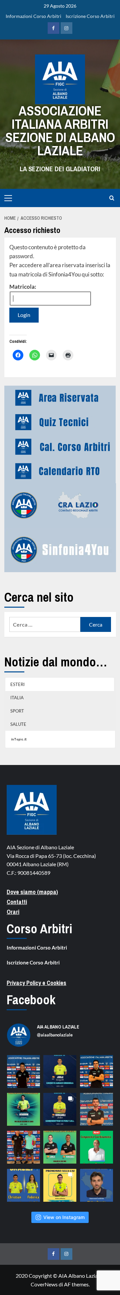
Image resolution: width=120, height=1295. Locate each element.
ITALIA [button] (17, 697)
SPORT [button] (17, 711)
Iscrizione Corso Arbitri (90, 16)
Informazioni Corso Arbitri (33, 16)
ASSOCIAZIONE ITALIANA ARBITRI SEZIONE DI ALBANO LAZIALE (60, 130)
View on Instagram (64, 1217)
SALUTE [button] (18, 724)
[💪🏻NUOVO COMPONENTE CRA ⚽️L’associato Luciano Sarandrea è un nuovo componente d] (96, 1147)
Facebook (31, 999)
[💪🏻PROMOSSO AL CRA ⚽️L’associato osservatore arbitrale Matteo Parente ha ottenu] (96, 1185)
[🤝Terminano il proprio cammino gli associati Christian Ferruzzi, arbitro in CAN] (23, 1185)
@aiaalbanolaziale (55, 1034)
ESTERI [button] (17, 684)
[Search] (112, 198)
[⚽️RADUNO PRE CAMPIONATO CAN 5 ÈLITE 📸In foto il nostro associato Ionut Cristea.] (23, 1071)
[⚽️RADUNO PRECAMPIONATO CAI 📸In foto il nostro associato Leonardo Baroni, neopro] (96, 1071)
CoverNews (44, 1284)
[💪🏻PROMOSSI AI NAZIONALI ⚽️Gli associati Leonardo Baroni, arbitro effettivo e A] (59, 1185)
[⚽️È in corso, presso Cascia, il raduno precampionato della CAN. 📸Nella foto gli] (23, 1147)
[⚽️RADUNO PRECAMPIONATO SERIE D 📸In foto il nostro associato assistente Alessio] (96, 1109)
